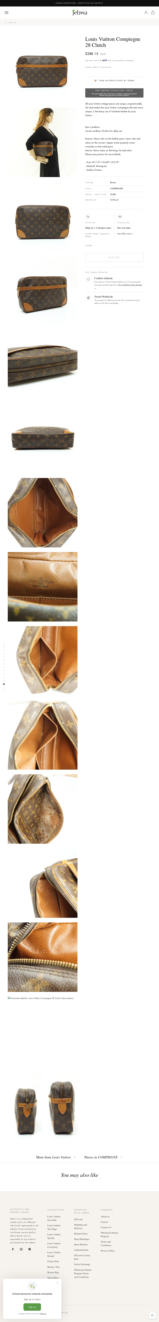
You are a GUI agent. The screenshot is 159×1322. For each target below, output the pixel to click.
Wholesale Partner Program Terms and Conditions (83, 1273)
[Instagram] (21, 1250)
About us (105, 1216)
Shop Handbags (81, 1239)
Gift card (78, 1219)
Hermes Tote (53, 1266)
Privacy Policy (108, 1250)
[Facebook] (95, 245)
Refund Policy (81, 1233)
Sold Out (114, 257)
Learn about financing (98, 67)
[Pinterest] (103, 245)
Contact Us (106, 1227)
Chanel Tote (53, 1261)
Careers (104, 1221)
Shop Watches (81, 1244)
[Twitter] (99, 245)
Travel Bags (53, 1277)
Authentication (81, 1249)
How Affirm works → (125, 234)
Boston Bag (53, 1272)
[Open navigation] (6, 12)
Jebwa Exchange (82, 1264)
